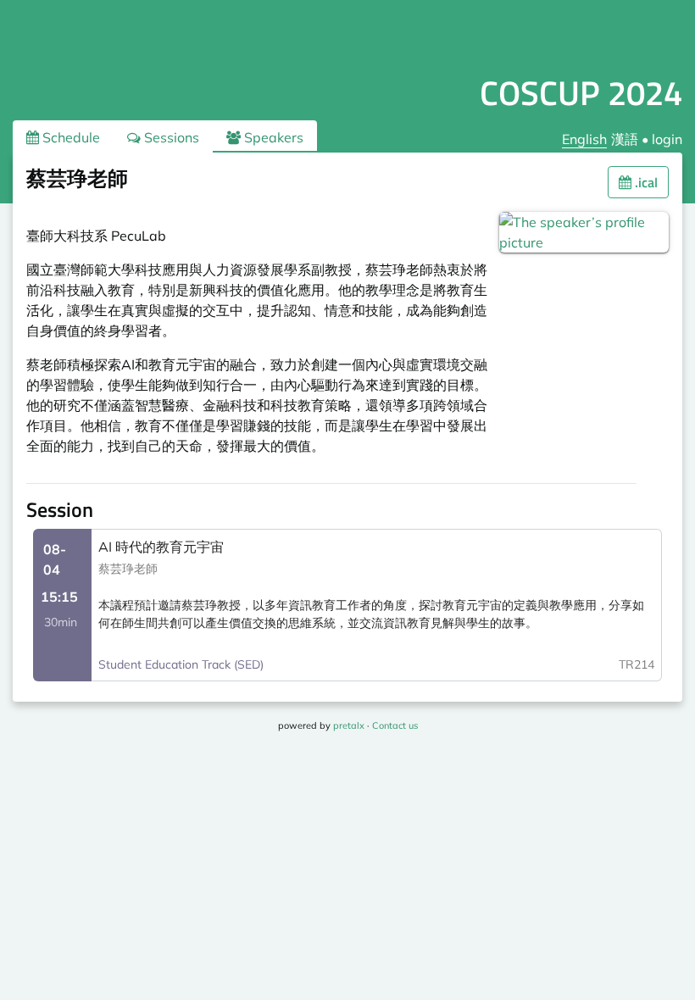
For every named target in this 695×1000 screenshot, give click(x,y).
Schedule (69, 137)
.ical (644, 182)
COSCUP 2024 (581, 93)
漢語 (624, 139)
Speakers (272, 137)
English (584, 139)
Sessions (170, 137)
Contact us (395, 725)
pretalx (348, 725)
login (667, 139)
